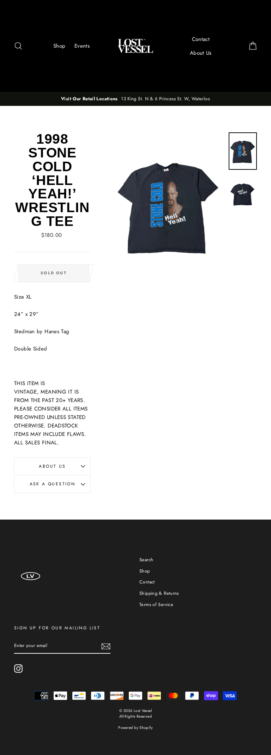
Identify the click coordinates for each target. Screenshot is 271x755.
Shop (59, 46)
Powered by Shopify (135, 727)
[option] (135, 98)
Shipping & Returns (159, 593)
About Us (201, 53)
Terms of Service (156, 604)
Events (82, 46)
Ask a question (53, 484)
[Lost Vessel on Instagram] (18, 668)
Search (146, 559)
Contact (201, 39)
